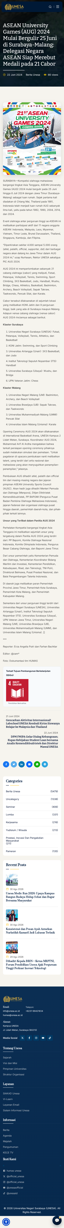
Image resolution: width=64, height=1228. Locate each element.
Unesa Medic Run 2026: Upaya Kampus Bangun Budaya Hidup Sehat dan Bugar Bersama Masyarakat (30, 897)
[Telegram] (45, 764)
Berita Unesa (33, 74)
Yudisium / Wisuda (16, 830)
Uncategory (12, 799)
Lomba (10, 814)
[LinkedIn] (21, 764)
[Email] (29, 764)
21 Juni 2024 (12, 716)
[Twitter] (14, 764)
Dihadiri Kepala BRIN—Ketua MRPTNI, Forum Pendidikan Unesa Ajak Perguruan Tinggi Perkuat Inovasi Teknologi (31, 965)
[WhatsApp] (37, 764)
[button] (6, 1222)
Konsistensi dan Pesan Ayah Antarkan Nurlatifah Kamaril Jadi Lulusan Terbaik (30, 931)
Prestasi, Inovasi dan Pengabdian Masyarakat (24, 839)
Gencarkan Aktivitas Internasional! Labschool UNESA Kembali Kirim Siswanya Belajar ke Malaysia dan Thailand (33, 724)
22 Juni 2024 (51, 732)
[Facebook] (6, 764)
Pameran (11, 851)
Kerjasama (12, 822)
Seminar (10, 806)
